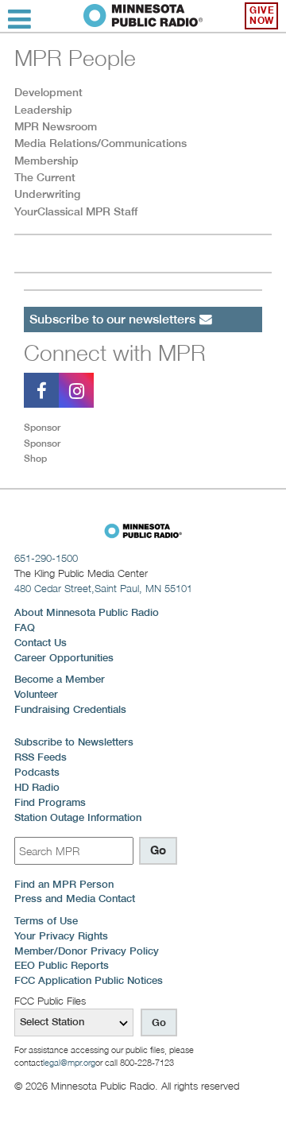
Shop (35, 458)
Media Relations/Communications (100, 143)
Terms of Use (46, 921)
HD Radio (37, 787)
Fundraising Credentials (70, 709)
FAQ (24, 627)
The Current (44, 177)
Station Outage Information (77, 817)
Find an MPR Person (64, 884)
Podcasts (37, 772)
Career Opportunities (64, 658)
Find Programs (50, 802)
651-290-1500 (46, 558)
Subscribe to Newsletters (73, 742)
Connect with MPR (115, 352)
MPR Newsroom (55, 126)
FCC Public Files (50, 1000)
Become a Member (59, 679)
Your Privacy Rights (61, 936)
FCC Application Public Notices (88, 980)
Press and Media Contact (74, 898)
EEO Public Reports (61, 965)
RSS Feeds (40, 757)
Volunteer (36, 694)
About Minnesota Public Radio (86, 612)
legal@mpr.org (69, 1062)
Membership (46, 160)
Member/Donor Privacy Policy (86, 951)
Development (48, 92)
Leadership (43, 109)
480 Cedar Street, (103, 588)
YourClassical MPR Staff (75, 211)
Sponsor (42, 427)
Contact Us (40, 643)
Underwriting (47, 194)
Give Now (261, 15)
